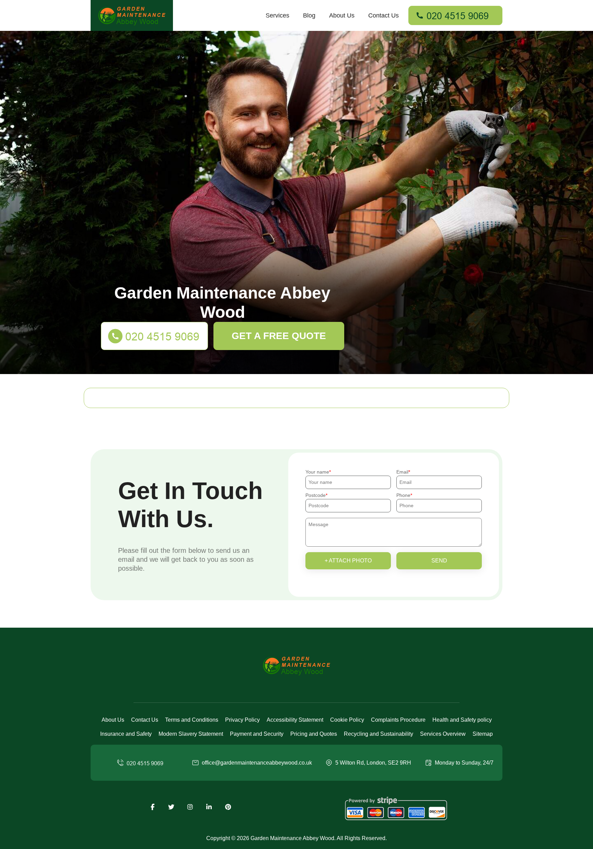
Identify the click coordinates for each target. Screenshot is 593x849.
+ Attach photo (348, 560)
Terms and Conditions (191, 720)
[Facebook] (152, 807)
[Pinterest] (228, 807)
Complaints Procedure (398, 720)
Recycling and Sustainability (378, 734)
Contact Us (383, 15)
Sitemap (483, 734)
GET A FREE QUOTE (279, 335)
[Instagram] (190, 807)
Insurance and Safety (126, 734)
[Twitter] (171, 807)
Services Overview (443, 734)
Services (277, 15)
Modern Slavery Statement (191, 734)
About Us (341, 15)
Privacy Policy (242, 720)
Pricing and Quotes (313, 734)
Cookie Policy (347, 720)
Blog (309, 15)
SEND (439, 560)
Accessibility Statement (295, 720)
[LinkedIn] (209, 807)
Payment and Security (256, 734)
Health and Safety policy (462, 720)
